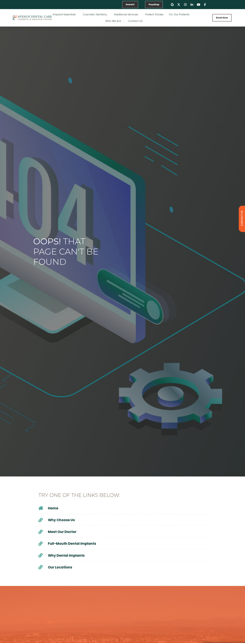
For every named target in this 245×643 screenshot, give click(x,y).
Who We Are (113, 21)
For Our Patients (179, 14)
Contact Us (135, 21)
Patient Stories (154, 14)
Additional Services (126, 14)
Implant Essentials (64, 14)
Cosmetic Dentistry (95, 14)
